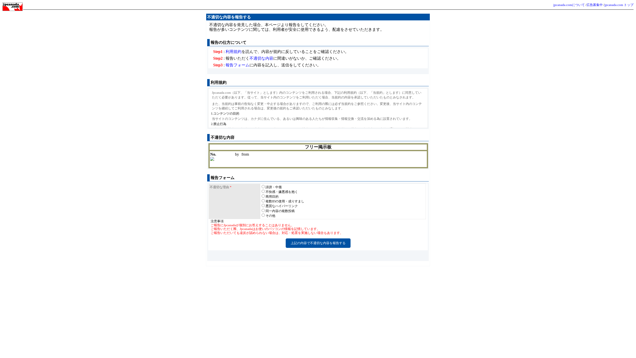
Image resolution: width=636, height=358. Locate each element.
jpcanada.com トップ (619, 5)
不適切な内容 (261, 58)
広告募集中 (595, 5)
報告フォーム (237, 65)
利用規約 (233, 51)
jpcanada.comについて (569, 5)
